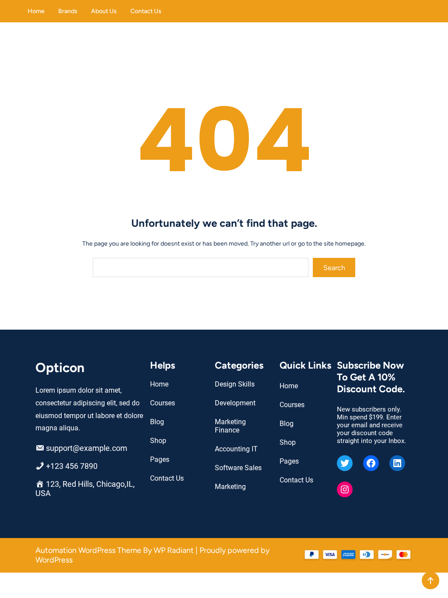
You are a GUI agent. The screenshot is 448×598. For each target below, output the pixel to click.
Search (334, 268)
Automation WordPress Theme (89, 550)
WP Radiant (174, 550)
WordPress (54, 560)
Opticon (59, 367)
